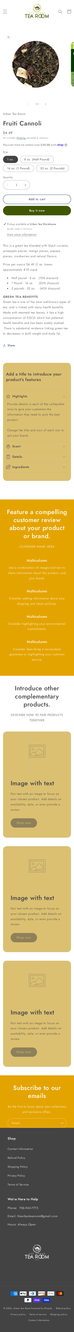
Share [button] (11, 345)
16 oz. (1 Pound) (18, 168)
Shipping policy (58, 1314)
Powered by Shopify (41, 1308)
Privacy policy (18, 1314)
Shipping (21, 137)
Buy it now (37, 210)
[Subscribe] (61, 1123)
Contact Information (20, 1149)
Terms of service (37, 1314)
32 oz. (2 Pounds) (52, 168)
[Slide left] (28, 104)
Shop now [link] (24, 823)
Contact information (38, 1320)
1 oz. (10, 159)
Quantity (8, 177)
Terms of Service (18, 1184)
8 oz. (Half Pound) (37, 159)
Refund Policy (16, 1158)
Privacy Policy (16, 1176)
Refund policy (63, 1308)
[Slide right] (45, 104)
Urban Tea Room (21, 1308)
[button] (5, 11)
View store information (22, 234)
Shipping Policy (18, 1167)
